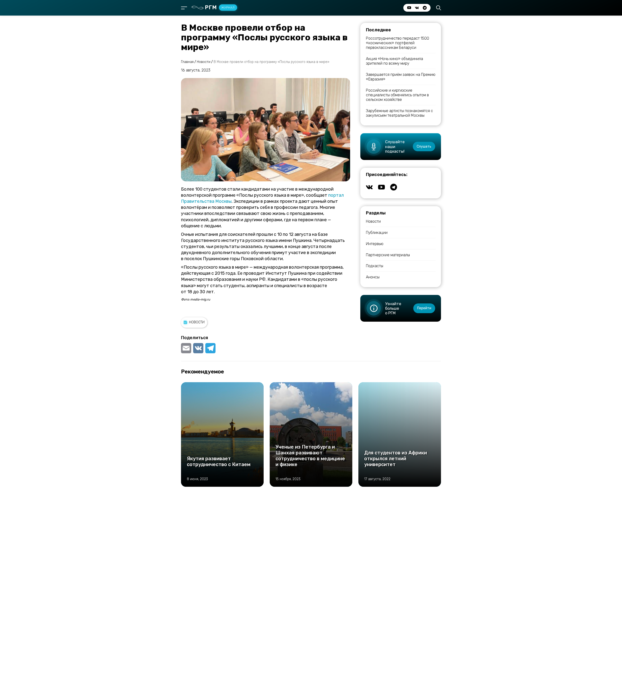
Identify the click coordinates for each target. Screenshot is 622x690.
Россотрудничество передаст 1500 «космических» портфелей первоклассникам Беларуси (397, 43)
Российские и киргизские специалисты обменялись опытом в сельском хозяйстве (397, 95)
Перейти (424, 308)
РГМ (220, 7)
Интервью (374, 243)
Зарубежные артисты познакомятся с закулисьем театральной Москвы (399, 113)
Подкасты (374, 266)
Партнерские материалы (388, 255)
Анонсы (373, 277)
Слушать (424, 146)
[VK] (198, 348)
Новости (197, 322)
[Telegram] (210, 348)
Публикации (377, 232)
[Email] (186, 348)
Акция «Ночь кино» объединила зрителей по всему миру (394, 61)
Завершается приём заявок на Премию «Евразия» (400, 76)
